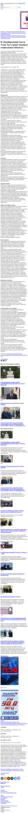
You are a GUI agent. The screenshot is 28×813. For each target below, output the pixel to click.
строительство (4, 359)
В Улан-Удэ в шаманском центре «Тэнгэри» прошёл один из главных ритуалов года (12, 511)
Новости (3, 3)
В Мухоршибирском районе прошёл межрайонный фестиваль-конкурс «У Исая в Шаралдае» (13, 384)
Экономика (9, 31)
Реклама (25, 723)
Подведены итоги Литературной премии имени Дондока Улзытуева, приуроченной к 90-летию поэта (13, 619)
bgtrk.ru (17, 762)
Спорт (9, 33)
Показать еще (4, 655)
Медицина (22, 31)
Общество (3, 31)
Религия (3, 34)
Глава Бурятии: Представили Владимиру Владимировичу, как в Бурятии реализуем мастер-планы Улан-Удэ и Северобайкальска (13, 424)
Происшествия (16, 31)
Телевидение (8, 3)
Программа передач (14, 724)
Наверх (2, 720)
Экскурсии (22, 724)
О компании (19, 723)
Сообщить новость (5, 807)
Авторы (3, 774)
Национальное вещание (10, 723)
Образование (4, 33)
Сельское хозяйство (16, 33)
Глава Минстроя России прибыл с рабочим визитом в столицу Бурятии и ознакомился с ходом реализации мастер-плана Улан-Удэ (13, 642)
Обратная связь (4, 724)
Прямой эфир (15, 722)
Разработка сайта (5, 782)
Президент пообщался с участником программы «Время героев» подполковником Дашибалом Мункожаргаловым (14, 531)
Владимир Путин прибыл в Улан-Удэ (11, 596)
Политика (7, 34)
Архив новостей (5, 773)
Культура (23, 33)
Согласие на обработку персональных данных (12, 770)
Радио (2, 723)
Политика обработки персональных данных (12, 769)
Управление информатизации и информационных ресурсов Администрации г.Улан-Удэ (14, 355)
